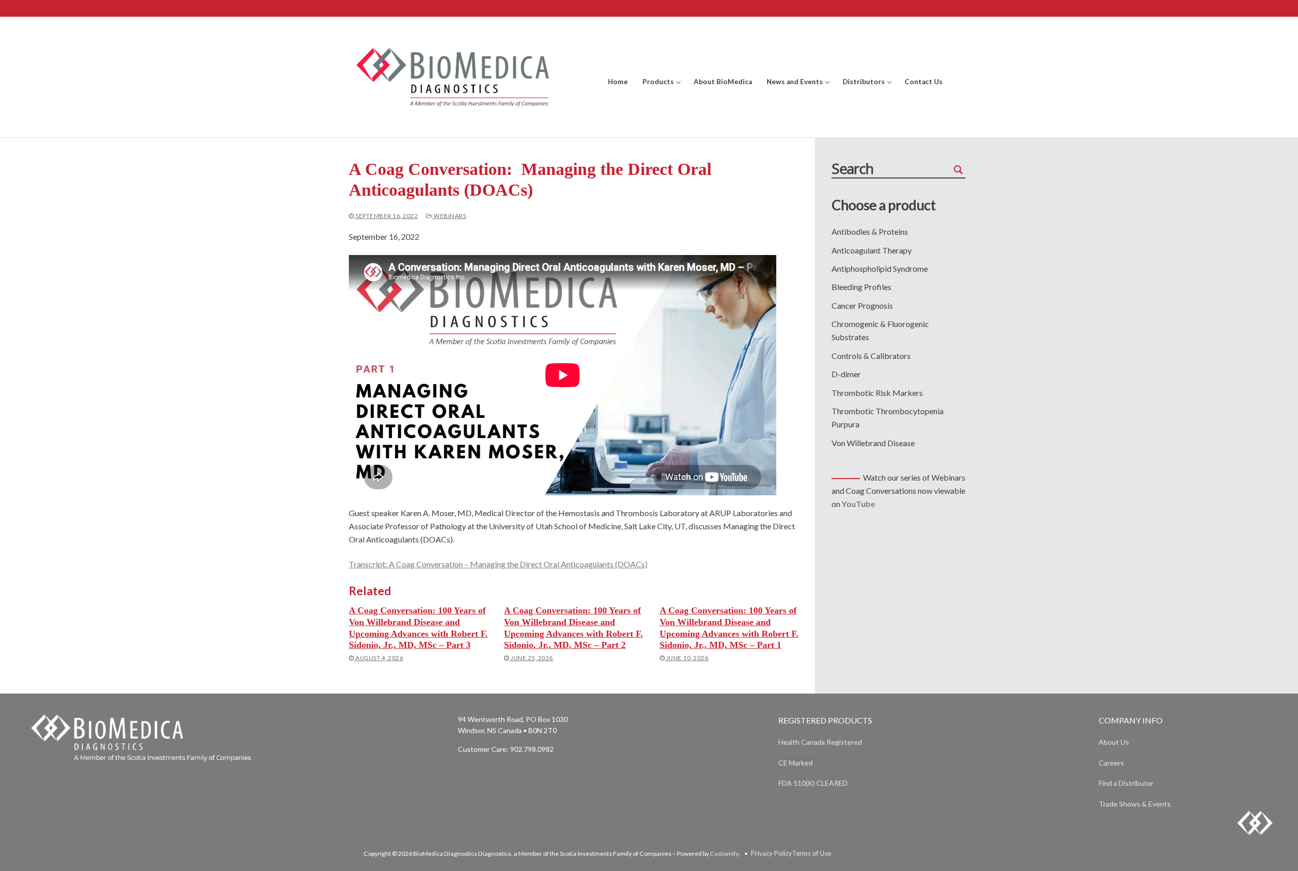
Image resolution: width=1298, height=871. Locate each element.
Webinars (449, 215)
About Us (1114, 742)
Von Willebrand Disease (873, 443)
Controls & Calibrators (871, 355)
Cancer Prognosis (862, 305)
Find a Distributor (1126, 783)
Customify (724, 853)
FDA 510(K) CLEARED (813, 783)
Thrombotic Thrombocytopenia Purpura (888, 417)
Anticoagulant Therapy (872, 250)
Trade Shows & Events (1135, 804)
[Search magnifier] (958, 169)
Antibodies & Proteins (870, 231)
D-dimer (846, 374)
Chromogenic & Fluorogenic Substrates (880, 330)
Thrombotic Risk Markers (877, 392)
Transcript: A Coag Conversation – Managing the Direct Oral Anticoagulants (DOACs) (498, 564)
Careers (1111, 762)
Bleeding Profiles (861, 287)
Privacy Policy (771, 853)
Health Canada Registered (820, 742)
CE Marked (795, 762)
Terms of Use (811, 853)
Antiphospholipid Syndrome (880, 268)
